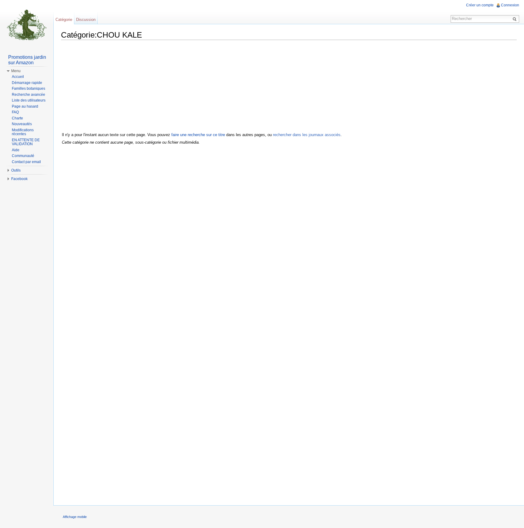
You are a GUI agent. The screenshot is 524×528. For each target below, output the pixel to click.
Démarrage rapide (27, 83)
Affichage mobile (75, 517)
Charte (17, 118)
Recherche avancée (28, 94)
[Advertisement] (289, 87)
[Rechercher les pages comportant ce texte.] (515, 18)
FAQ (15, 112)
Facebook (19, 179)
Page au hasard (25, 106)
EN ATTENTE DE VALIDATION (26, 142)
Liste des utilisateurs (28, 100)
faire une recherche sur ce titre (198, 134)
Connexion (510, 5)
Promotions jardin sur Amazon (27, 60)
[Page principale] (26, 24)
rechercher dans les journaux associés (307, 134)
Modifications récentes (23, 132)
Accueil (18, 77)
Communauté (23, 156)
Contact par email (26, 162)
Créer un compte (480, 5)
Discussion (86, 19)
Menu (16, 71)
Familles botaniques (28, 88)
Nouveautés (22, 124)
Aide (15, 150)
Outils (16, 170)
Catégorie (63, 19)
